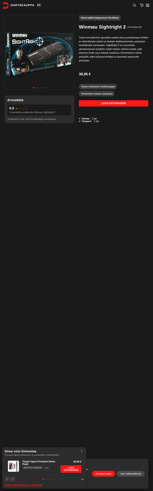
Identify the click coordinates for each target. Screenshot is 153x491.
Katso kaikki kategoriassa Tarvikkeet (100, 18)
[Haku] (134, 5)
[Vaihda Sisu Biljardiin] (39, 5)
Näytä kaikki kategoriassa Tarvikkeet (23, 485)
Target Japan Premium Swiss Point (38, 462)
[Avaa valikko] (148, 5)
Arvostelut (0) (134, 27)
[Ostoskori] (142, 5)
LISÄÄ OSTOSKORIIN (113, 103)
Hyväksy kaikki (103, 473)
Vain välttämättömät (130, 473)
